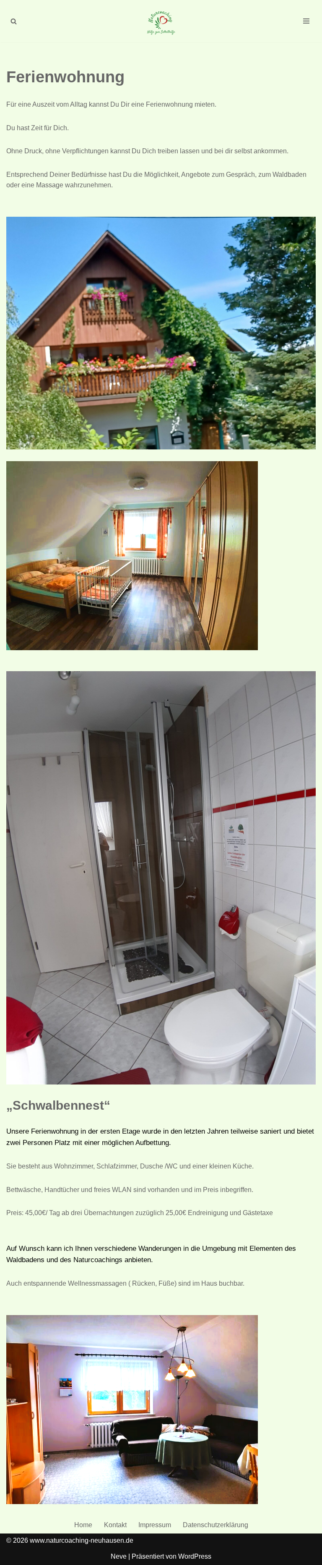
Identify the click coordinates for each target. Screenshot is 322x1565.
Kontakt (115, 1524)
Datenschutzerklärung (215, 1524)
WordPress (194, 1556)
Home (83, 1524)
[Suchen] (13, 21)
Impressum (154, 1524)
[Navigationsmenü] (306, 21)
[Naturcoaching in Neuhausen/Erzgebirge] (161, 21)
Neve (119, 1556)
